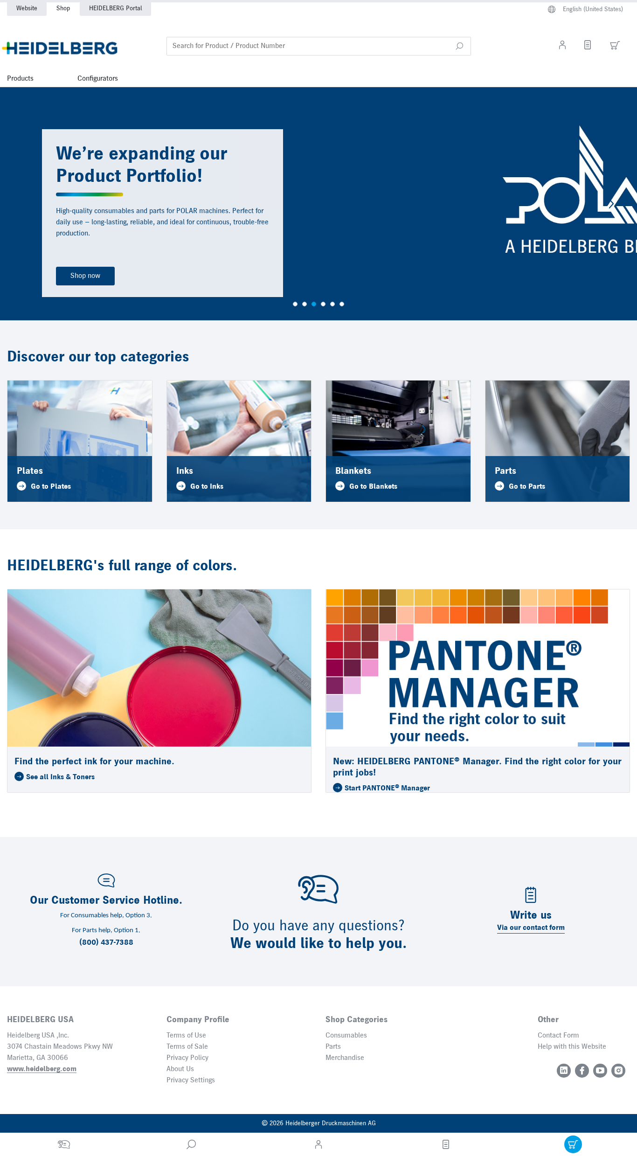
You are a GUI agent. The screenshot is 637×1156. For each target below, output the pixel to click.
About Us (180, 1069)
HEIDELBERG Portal (115, 8)
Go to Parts (527, 487)
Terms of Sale (187, 1047)
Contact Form (558, 1035)
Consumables (346, 1035)
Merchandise (344, 1058)
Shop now (85, 276)
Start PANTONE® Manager (387, 788)
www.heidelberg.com (41, 1069)
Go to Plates (51, 487)
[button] (459, 46)
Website (26, 8)
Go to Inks (206, 487)
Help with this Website (572, 1047)
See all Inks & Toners (60, 777)
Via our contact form (531, 928)
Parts (333, 1047)
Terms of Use (186, 1035)
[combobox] (318, 46)
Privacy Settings (190, 1080)
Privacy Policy (187, 1058)
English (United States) (593, 9)
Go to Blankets (373, 487)
